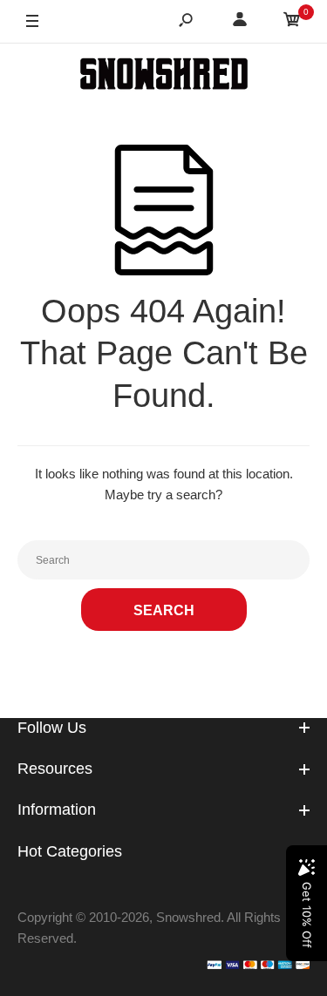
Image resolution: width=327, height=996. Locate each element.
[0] (292, 22)
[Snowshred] (164, 76)
